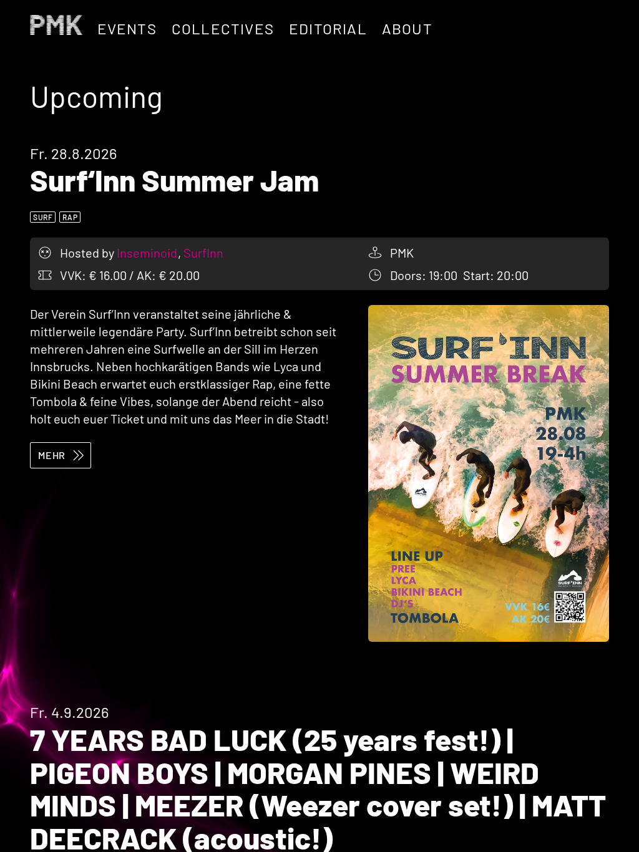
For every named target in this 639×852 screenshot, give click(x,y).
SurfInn (203, 252)
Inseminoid (148, 252)
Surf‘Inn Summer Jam (174, 180)
